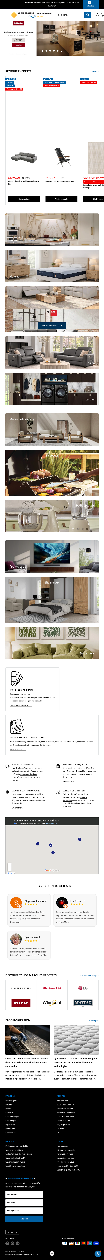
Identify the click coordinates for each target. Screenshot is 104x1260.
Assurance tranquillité (66, 1113)
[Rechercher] (87, 15)
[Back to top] (52, 1253)
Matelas (8, 1108)
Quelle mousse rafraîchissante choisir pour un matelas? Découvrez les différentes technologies (75, 1062)
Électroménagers (12, 1116)
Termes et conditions (14, 1150)
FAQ (58, 1133)
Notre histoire (62, 1100)
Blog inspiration (63, 1125)
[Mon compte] (97, 14)
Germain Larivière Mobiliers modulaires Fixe (23, 182)
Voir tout (95, 71)
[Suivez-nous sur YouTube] (18, 1243)
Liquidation (10, 1125)
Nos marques (11, 1100)
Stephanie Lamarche (36, 901)
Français (10, 1232)
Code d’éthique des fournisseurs (18, 1154)
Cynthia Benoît (33, 937)
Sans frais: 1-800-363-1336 (68, 1170)
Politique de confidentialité (16, 1146)
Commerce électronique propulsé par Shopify (21, 1254)
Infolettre (90, 6)
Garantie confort (64, 1120)
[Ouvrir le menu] (6, 15)
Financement (10, 1133)
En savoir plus (93, 1020)
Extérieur (9, 1113)
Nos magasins (62, 1146)
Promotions (10, 1128)
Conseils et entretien (65, 1116)
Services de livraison (65, 1108)
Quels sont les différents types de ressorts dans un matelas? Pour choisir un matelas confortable (26, 1062)
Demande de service (65, 1158)
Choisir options (24, 199)
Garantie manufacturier (15, 1162)
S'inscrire (24, 1219)
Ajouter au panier (61, 199)
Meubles (8, 1105)
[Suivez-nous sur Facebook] (7, 1243)
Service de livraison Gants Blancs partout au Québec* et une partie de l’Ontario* (52, 4)
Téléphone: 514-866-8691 (67, 1166)
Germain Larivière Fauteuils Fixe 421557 (61, 181)
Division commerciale (65, 1150)
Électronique (10, 1120)
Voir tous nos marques (89, 975)
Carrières (60, 1128)
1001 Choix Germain (65, 1105)
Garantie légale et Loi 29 (15, 1158)
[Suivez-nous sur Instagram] (12, 1243)
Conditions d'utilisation (15, 1166)
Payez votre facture (65, 1154)
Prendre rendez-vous (65, 1162)
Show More (15, 922)
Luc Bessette (77, 901)
